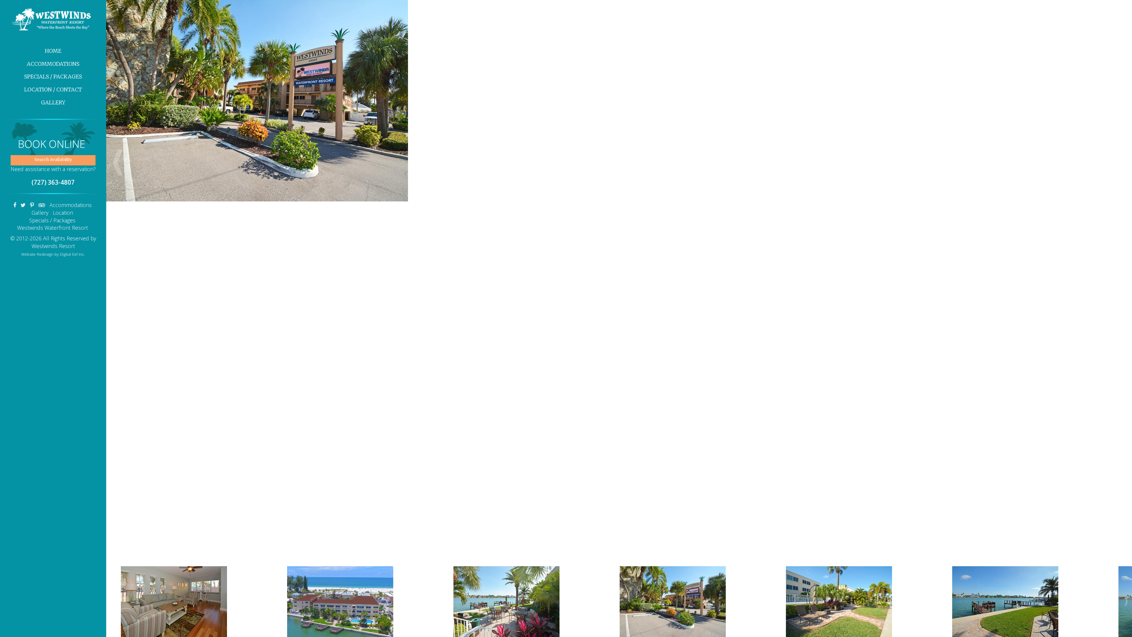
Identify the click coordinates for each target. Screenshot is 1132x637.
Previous (116, 162)
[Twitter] (23, 204)
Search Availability (53, 159)
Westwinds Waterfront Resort (52, 227)
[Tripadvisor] (41, 204)
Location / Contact (53, 89)
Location (63, 212)
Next (1122, 162)
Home (53, 50)
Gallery (53, 102)
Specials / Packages (53, 76)
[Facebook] (14, 204)
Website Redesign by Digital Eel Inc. (53, 254)
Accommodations (53, 63)
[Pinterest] (32, 204)
